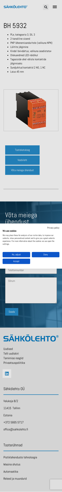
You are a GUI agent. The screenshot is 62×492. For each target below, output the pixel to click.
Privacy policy (53, 227)
